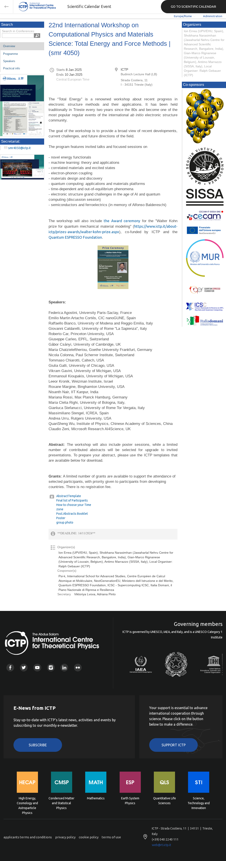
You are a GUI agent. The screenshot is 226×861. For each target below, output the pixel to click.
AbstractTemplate (68, 496)
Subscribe (38, 745)
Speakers (9, 61)
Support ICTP (174, 745)
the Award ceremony (122, 221)
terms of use (111, 837)
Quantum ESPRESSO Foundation (75, 237)
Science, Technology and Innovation (199, 802)
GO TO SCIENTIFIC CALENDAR (193, 6)
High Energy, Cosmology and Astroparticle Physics (27, 802)
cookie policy (88, 837)
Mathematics (96, 798)
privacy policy (65, 837)
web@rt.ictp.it (161, 845)
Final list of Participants (72, 500)
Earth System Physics (130, 800)
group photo (64, 522)
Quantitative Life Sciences (164, 800)
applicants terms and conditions (28, 837)
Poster (60, 518)
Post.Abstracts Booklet (72, 513)
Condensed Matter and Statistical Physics (61, 802)
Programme (10, 53)
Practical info (11, 68)
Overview (9, 46)
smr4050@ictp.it (19, 148)
